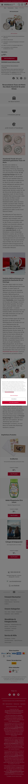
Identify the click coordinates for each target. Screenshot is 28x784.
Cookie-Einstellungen (14, 395)
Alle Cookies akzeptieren (14, 402)
